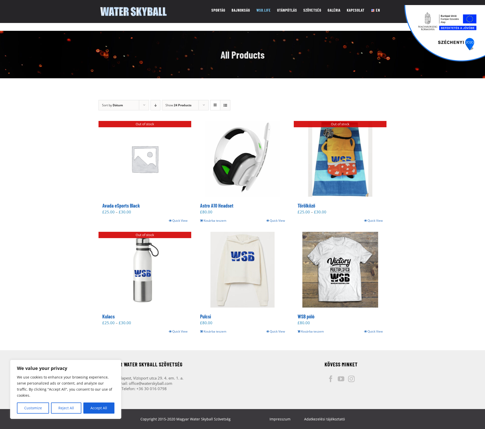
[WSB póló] (340, 270)
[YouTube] (341, 378)
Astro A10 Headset (216, 206)
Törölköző (306, 206)
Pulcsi (205, 316)
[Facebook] (330, 378)
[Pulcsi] (242, 270)
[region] (65, 389)
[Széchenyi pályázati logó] (444, 33)
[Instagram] (351, 378)
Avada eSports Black (121, 206)
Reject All (66, 408)
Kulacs (108, 316)
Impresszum (280, 419)
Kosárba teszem (215, 220)
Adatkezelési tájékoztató (324, 419)
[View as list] (225, 105)
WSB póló (306, 316)
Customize (33, 408)
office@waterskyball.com (150, 383)
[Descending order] (155, 105)
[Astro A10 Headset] (242, 159)
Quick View (179, 220)
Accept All (98, 408)
